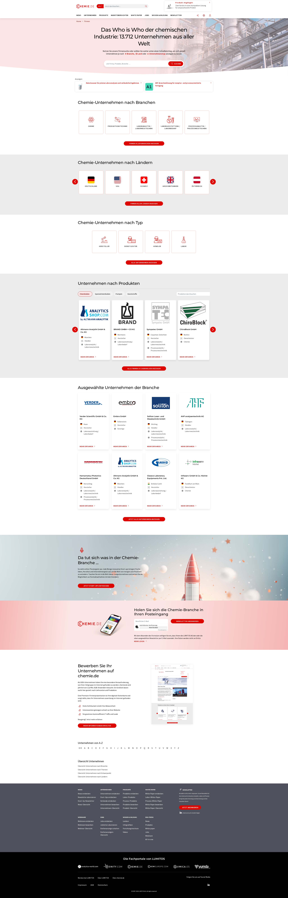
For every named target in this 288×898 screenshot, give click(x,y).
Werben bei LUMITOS (86, 878)
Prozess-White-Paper (153, 801)
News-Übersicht (84, 804)
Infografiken (128, 825)
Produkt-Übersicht (130, 808)
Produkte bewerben (130, 804)
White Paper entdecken (154, 793)
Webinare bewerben (85, 825)
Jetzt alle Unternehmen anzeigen (144, 519)
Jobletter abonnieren (108, 825)
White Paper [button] (136, 15)
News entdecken (84, 793)
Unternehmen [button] (90, 15)
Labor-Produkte (129, 797)
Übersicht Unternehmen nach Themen (93, 769)
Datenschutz (103, 885)
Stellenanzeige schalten (109, 828)
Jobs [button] (147, 15)
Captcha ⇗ (162, 630)
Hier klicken (153, 627)
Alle (99, 6)
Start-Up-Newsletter (86, 801)
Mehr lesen (139, 641)
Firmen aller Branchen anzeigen (144, 143)
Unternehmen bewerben (109, 804)
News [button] (78, 15)
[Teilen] (197, 15)
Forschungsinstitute (131, 828)
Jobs (147, 832)
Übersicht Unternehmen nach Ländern (92, 776)
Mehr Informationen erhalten (97, 725)
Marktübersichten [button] (119, 15)
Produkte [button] (103, 15)
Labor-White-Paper (152, 797)
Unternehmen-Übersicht (109, 808)
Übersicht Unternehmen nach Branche (92, 766)
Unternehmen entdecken (110, 793)
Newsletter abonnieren (187, 621)
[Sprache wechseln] (203, 15)
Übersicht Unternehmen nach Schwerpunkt (94, 773)
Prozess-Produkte (130, 801)
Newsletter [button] (176, 15)
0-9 (80, 748)
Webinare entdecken (86, 821)
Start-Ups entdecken (108, 797)
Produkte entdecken (130, 793)
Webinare (149, 836)
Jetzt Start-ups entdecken (96, 586)
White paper (150, 828)
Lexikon (126, 821)
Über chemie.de (118, 878)
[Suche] (146, 6)
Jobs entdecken (106, 821)
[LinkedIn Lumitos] (208, 885)
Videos (125, 832)
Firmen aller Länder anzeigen (144, 203)
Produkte (149, 825)
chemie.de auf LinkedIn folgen (191, 813)
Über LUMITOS (103, 878)
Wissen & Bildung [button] (160, 15)
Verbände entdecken (108, 801)
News (147, 821)
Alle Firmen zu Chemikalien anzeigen (144, 368)
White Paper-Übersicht (154, 808)
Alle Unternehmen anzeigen (144, 262)
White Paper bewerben (154, 804)
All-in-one (149, 839)
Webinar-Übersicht (85, 828)
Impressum (82, 885)
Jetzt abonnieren (190, 807)
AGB (92, 885)
